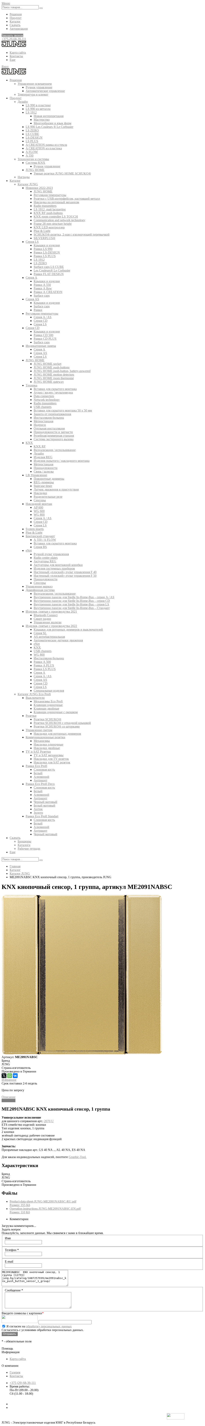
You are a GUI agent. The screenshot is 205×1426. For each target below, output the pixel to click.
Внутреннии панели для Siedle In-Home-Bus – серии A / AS (74, 597)
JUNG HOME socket (47, 363)
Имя (8, 1238)
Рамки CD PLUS (45, 338)
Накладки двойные (47, 748)
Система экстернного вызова (53, 439)
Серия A (31, 277)
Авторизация (19, 28)
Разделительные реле (48, 496)
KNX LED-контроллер (49, 227)
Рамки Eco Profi (36, 766)
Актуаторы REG (45, 561)
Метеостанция (43, 421)
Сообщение (14, 1290)
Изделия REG (43, 457)
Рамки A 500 (42, 662)
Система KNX (35, 162)
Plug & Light (42, 231)
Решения (16, 14)
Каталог (15, 21)
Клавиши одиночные (48, 705)
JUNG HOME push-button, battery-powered (62, 371)
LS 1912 (31, 112)
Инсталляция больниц (49, 417)
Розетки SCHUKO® (47, 719)
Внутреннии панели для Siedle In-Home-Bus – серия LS (71, 604)
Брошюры (24, 841)
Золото (38, 812)
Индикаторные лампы (41, 346)
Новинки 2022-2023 (39, 188)
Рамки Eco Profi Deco (40, 784)
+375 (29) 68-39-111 (23, 1383)
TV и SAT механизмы (48, 755)
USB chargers (42, 407)
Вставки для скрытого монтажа (55, 389)
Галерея (15, 1372)
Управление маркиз (39, 586)
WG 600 (39, 511)
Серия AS (32, 299)
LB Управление (36, 475)
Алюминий (41, 776)
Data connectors (44, 396)
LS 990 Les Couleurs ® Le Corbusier (49, 126)
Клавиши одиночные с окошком (56, 712)
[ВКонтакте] (15, 1075)
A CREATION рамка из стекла (46, 144)
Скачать (15, 25)
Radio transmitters (45, 205)
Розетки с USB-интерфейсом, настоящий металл (67, 198)
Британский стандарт (40, 536)
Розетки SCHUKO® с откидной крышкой (62, 723)
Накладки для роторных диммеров (57, 733)
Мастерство (42, 119)
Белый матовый (44, 805)
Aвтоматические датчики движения (58, 640)
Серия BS (40, 547)
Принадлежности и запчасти (53, 432)
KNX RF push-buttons (48, 213)
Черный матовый (45, 802)
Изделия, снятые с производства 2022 (51, 626)
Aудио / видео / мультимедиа (53, 392)
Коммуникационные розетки (45, 737)
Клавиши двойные (46, 708)
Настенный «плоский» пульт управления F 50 (65, 575)
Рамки (38, 310)
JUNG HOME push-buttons (51, 367)
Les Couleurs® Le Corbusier (52, 270)
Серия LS (32, 241)
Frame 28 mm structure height (52, 223)
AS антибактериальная (49, 636)
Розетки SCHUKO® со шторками (57, 726)
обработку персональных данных (49, 1326)
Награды (24, 177)
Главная (15, 866)
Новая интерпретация (48, 116)
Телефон (12, 1250)
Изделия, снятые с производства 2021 (51, 611)
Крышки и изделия (47, 245)
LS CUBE (32, 134)
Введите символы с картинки (23, 1313)
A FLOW (32, 152)
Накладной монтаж (39, 504)
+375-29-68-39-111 (14, 39)
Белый (38, 773)
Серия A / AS (42, 317)
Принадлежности (45, 468)
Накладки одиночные (48, 744)
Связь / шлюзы (44, 471)
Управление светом (39, 730)
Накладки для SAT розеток (52, 762)
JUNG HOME (35, 170)
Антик (38, 809)
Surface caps (42, 295)
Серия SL (40, 633)
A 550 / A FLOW (45, 539)
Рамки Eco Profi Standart (42, 816)
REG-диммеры (44, 482)
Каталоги (24, 845)
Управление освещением (35, 83)
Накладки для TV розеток (51, 758)
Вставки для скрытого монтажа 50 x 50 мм (63, 410)
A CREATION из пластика (44, 148)
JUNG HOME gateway (49, 381)
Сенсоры (40, 500)
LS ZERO (32, 130)
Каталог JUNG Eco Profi (34, 694)
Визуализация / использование (55, 450)
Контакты (16, 56)
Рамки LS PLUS (45, 256)
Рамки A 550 (42, 284)
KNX (29, 442)
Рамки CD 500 (43, 335)
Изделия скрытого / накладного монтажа (61, 460)
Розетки (31, 715)
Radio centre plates (46, 557)
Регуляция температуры (50, 195)
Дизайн (23, 101)
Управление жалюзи (47, 622)
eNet (29, 550)
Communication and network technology (59, 220)
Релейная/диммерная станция (54, 435)
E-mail (9, 1261)
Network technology (47, 399)
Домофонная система (40, 590)
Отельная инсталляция (49, 428)
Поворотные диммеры (49, 478)
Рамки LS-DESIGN (47, 252)
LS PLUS (32, 141)
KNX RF (40, 446)
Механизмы (42, 741)
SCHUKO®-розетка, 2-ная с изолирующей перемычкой (72, 234)
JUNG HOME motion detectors (54, 374)
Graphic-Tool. (77, 1157)
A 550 (29, 155)
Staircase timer (43, 486)
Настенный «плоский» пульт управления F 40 (65, 572)
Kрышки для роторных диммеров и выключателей (68, 629)
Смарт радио (42, 618)
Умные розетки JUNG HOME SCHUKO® (62, 173)
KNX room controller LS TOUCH (56, 216)
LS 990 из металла (38, 109)
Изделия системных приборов (54, 568)
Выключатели (35, 697)
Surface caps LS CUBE (49, 267)
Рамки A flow (43, 288)
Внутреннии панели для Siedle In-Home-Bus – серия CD (72, 600)
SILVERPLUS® (44, 238)
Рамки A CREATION (48, 292)
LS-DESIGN (34, 137)
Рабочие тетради (29, 848)
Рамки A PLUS (44, 665)
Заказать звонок (12, 35)
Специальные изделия (49, 690)
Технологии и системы (33, 159)
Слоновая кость (44, 769)
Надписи (40, 425)
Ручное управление (39, 87)
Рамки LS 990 (43, 249)
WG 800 (39, 514)
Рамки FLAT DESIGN (49, 274)
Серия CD (40, 320)
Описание (8, 1097)
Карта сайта (18, 52)
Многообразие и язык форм (52, 123)
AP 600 (38, 507)
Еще (12, 59)
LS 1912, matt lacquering (50, 209)
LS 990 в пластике (38, 105)
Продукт (15, 18)
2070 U (49, 1121)
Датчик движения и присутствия (56, 489)
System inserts (35, 529)
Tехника (31, 385)
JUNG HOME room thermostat (54, 378)
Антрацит (40, 780)
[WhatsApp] (9, 1075)
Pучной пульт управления (51, 554)
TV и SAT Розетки (38, 751)
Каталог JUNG (28, 184)
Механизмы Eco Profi (48, 701)
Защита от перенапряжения (52, 414)
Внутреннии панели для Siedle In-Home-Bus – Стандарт (72, 608)
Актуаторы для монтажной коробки (58, 565)
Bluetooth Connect (45, 615)
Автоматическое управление (45, 91)
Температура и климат (33, 94)
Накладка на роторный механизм (56, 202)
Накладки (40, 493)
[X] (4, 1075)
